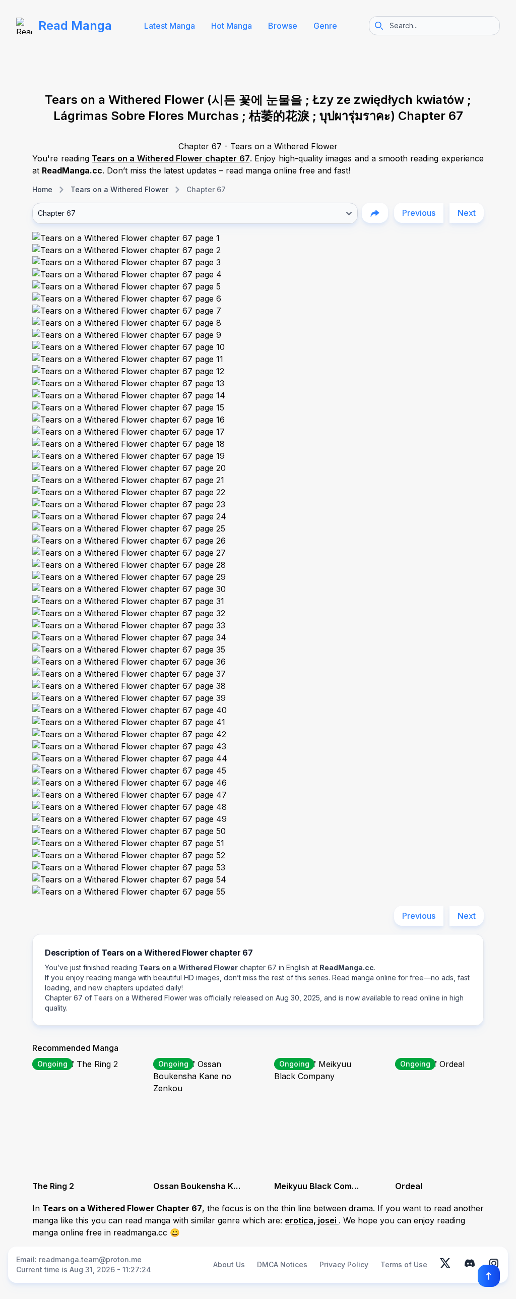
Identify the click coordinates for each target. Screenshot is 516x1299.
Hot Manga (231, 26)
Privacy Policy (343, 1264)
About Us (229, 1264)
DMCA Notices (282, 1264)
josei (328, 1220)
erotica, (301, 1220)
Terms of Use (403, 1264)
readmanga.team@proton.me (90, 1259)
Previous (418, 213)
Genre (325, 26)
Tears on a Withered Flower (119, 189)
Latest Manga (169, 26)
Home (42, 189)
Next (467, 213)
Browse (282, 26)
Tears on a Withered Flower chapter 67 (170, 158)
